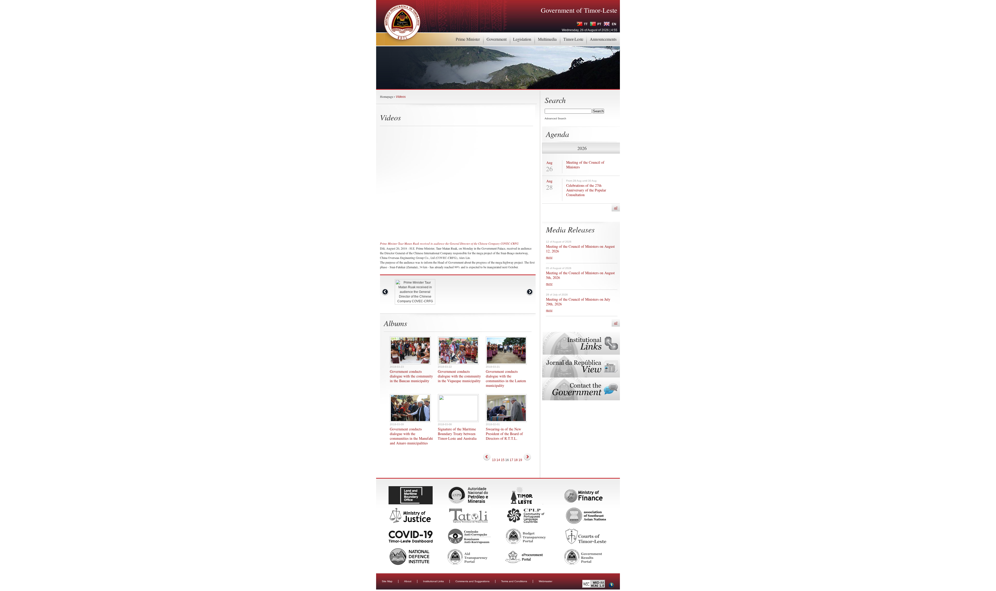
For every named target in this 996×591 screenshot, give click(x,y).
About (407, 581)
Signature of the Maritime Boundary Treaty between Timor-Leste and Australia (457, 434)
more (549, 257)
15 (502, 460)
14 (498, 460)
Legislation (522, 39)
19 (520, 460)
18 (516, 460)
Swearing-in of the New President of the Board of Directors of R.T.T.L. (504, 434)
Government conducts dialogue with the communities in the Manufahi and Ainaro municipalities (411, 436)
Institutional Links (433, 581)
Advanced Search (555, 118)
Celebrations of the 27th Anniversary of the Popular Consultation (586, 190)
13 (494, 460)
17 (511, 460)
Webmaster (545, 581)
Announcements (603, 39)
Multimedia (547, 39)
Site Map (387, 581)
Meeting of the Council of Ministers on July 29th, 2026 (578, 301)
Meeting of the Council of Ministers (585, 164)
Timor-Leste (573, 39)
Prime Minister (468, 39)
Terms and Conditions (514, 581)
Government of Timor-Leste (579, 10)
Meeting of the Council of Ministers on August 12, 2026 (580, 248)
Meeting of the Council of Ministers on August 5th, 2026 (580, 275)
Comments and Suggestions (472, 581)
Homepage (386, 96)
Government (497, 39)
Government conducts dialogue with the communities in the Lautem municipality (506, 378)
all (615, 207)
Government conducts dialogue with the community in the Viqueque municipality (459, 376)
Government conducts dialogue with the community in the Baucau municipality (411, 376)
